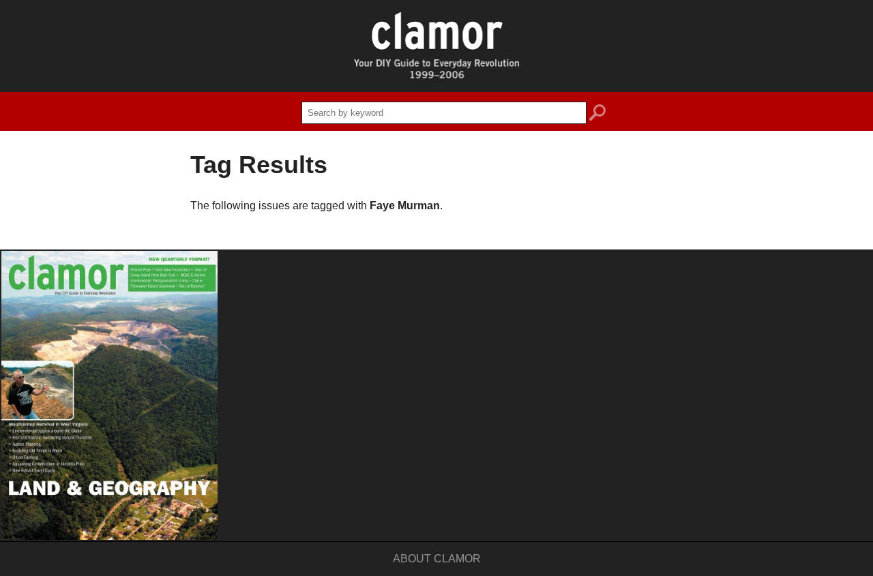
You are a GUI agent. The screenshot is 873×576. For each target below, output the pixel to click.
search (597, 114)
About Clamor (437, 558)
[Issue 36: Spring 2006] (109, 395)
